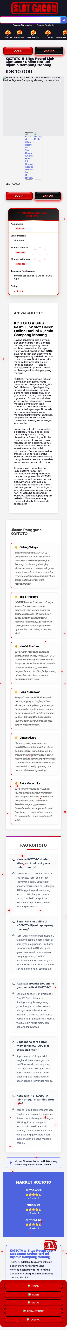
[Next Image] (61, 106)
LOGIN (18, 50)
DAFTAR (49, 50)
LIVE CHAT (35, 1321)
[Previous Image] (5, 106)
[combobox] (30, 20)
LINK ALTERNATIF (35, 1312)
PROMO (35, 1285)
